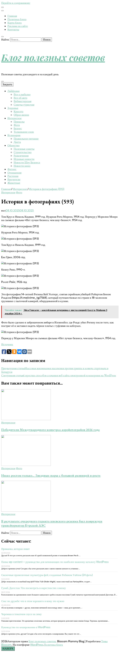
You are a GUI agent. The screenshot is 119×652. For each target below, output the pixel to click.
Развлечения (21, 155)
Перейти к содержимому (15, 3)
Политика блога (16, 19)
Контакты (13, 29)
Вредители (13, 179)
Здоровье (12, 108)
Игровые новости (24, 159)
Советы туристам (24, 104)
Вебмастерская (22, 101)
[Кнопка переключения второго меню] (2, 7)
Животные (13, 183)
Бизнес (18, 128)
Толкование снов (24, 132)
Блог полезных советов (53, 57)
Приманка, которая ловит (15, 548)
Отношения (14, 172)
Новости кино (22, 166)
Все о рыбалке (22, 94)
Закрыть (7, 84)
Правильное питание (26, 138)
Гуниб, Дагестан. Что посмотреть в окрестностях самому (33, 588)
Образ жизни (21, 115)
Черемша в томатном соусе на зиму (21, 614)
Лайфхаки (13, 91)
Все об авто (20, 98)
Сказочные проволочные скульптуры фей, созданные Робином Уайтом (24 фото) (47, 575)
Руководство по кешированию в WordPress (25, 627)
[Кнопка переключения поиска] (2, 36)
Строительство (22, 152)
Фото (17, 125)
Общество (13, 145)
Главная (12, 16)
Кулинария (13, 135)
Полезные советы (24, 149)
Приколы (19, 121)
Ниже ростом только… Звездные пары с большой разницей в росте (51, 475)
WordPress (36, 644)
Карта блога (14, 22)
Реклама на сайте (17, 26)
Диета (17, 142)
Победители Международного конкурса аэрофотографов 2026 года (50, 430)
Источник (7, 344)
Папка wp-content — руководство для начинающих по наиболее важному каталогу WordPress (55, 561)
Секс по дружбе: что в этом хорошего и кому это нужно (32, 601)
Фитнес (11, 169)
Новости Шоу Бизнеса (27, 162)
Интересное (14, 118)
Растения (12, 176)
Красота (18, 111)
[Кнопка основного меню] (2, 81)
